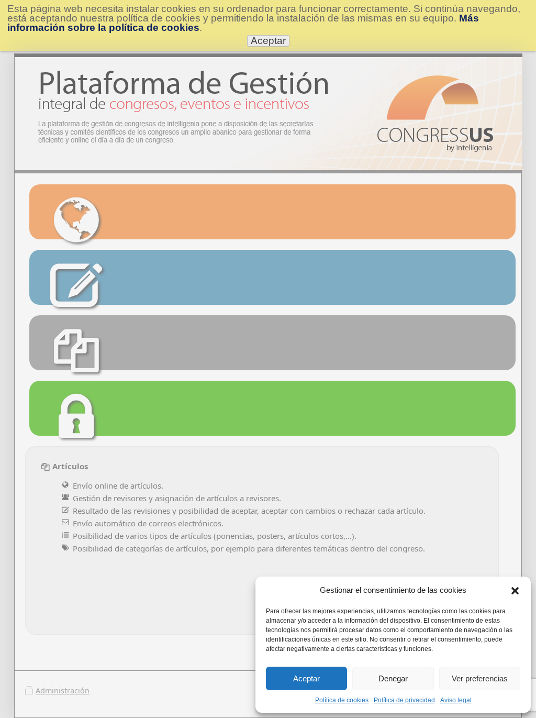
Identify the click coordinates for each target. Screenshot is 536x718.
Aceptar (306, 678)
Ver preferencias (480, 678)
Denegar (393, 678)
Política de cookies (341, 700)
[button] (515, 590)
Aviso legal (456, 700)
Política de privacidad (404, 700)
